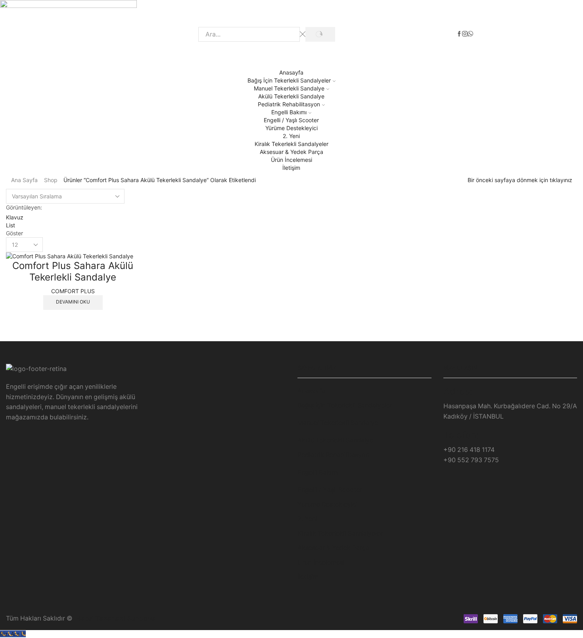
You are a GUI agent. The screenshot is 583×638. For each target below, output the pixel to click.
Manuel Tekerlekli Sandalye (289, 88)
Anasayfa (291, 72)
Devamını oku (73, 302)
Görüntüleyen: (24, 207)
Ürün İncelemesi (291, 159)
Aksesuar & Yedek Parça (291, 151)
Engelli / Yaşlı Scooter (291, 120)
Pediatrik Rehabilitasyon (289, 104)
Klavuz (14, 217)
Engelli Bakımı (289, 112)
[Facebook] (459, 34)
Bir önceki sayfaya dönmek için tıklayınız (520, 180)
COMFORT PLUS (73, 291)
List (10, 225)
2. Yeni (291, 136)
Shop (51, 180)
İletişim (291, 167)
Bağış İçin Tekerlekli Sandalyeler (289, 80)
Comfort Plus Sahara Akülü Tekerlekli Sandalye (72, 271)
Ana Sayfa (24, 180)
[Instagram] (465, 34)
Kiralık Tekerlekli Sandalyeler (291, 143)
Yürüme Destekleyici (291, 128)
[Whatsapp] (470, 34)
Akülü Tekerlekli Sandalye (291, 96)
